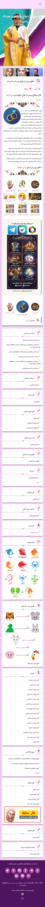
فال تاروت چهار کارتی (32, 703)
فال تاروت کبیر (34, 684)
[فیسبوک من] (25, 870)
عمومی (28, 320)
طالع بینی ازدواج (29, 167)
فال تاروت (36, 741)
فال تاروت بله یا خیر (33, 737)
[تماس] (13, 870)
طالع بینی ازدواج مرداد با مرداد (20, 81)
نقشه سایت (15, 890)
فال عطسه (36, 837)
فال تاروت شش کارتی (32, 713)
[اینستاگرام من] (19, 870)
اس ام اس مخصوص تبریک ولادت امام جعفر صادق (24, 351)
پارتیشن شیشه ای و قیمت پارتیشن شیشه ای (25, 763)
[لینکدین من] (16, 876)
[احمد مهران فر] (36, 72)
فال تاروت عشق (34, 727)
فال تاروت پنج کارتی (33, 708)
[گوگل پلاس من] (28, 876)
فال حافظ (36, 789)
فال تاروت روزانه (33, 680)
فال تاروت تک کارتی (33, 694)
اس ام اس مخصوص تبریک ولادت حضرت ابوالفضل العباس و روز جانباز (25, 362)
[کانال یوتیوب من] (22, 876)
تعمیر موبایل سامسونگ (32, 768)
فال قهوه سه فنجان (33, 422)
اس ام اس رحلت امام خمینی (30, 368)
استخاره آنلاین (34, 384)
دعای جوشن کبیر (33, 477)
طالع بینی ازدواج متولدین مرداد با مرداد (23, 19)
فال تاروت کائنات (33, 689)
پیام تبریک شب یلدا (33, 803)
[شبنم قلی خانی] (9, 72)
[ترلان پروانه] (22, 72)
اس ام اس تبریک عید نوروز (31, 339)
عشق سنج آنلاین (34, 515)
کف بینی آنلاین (34, 444)
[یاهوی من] (37, 870)
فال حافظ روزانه (34, 794)
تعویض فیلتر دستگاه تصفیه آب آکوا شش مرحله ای (23, 758)
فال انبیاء (36, 401)
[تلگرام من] (31, 870)
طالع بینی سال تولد (33, 663)
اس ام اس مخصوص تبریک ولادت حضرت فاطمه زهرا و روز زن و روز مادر (23, 345)
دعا (38, 482)
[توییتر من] (7, 870)
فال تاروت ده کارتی (33, 722)
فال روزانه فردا (34, 853)
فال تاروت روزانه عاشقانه (31, 732)
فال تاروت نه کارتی (33, 718)
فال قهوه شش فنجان (32, 427)
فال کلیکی (36, 498)
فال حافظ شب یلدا (33, 798)
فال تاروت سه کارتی (33, 699)
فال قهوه (36, 418)
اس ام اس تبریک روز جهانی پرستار (28, 356)
